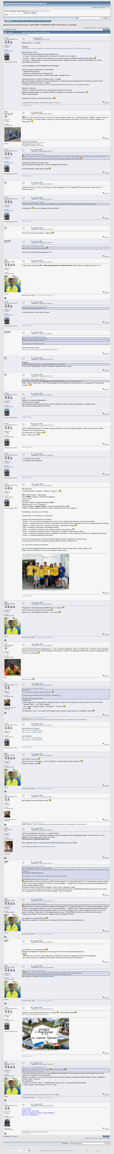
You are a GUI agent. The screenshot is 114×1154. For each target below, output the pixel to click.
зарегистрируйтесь (44, 11)
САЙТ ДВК (15, 20)
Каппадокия (26, 48)
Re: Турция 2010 (36, 112)
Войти (39, 20)
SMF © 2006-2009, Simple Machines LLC (63, 1150)
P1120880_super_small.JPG (30, 589)
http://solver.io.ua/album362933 (32, 738)
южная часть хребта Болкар (74, 48)
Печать (107, 30)
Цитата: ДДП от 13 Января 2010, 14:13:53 (33, 379)
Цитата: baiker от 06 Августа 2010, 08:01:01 (34, 970)
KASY (6, 828)
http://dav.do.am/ (26, 1133)
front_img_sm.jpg (27, 1050)
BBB (5, 112)
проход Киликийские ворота (54, 48)
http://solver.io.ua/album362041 (32, 730)
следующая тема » (103, 27)
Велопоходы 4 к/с (62, 24)
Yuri (5, 644)
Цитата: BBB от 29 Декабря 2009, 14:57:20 (33, 154)
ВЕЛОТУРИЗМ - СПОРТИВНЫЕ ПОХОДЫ (43, 24)
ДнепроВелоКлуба (47, 976)
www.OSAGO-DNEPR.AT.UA (37, 718)
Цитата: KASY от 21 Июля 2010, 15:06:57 (33, 866)
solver (6, 38)
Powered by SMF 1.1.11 (46, 1150)
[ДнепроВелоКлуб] (5, 298)
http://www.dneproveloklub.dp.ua (45, 295)
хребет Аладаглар (37, 48)
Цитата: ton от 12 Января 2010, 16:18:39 (33, 202)
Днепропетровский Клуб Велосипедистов (16, 24)
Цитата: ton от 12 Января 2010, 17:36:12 (33, 246)
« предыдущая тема (90, 27)
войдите (32, 11)
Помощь (22, 20)
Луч (5, 683)
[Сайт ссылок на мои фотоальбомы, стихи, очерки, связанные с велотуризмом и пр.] (5, 713)
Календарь (33, 20)
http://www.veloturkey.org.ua (46, 846)
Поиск (27, 20)
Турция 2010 (72, 24)
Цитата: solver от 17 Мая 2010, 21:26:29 (33, 688)
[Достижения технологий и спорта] (5, 1134)
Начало (9, 20)
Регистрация (46, 20)
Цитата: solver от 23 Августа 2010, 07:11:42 (34, 1067)
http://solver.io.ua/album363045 (32, 740)
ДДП (5, 260)
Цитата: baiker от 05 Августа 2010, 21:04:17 (34, 903)
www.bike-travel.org (27, 105)
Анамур (88, 48)
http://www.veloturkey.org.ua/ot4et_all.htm (35, 1014)
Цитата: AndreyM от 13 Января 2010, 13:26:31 (34, 306)
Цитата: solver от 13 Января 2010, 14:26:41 (34, 336)
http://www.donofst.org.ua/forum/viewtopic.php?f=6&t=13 (40, 349)
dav (5, 1104)
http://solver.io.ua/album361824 (32, 732)
